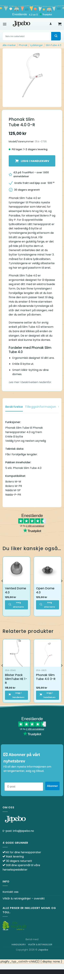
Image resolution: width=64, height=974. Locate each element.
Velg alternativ (18, 604)
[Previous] (2, 587)
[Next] (61, 587)
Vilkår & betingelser (40, 944)
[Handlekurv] (59, 24)
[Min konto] (50, 24)
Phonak (23, 45)
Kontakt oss (10, 892)
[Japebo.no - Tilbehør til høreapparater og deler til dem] (21, 24)
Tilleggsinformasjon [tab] (40, 407)
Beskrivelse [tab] (14, 407)
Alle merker (9, 45)
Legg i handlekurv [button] (18, 695)
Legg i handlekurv (35, 161)
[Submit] (56, 36)
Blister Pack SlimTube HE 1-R (16, 679)
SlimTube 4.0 (53, 45)
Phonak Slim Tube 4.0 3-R (45, 677)
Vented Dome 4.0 (15, 590)
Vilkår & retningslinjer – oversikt (24, 898)
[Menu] (5, 24)
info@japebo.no (23, 831)
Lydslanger (36, 45)
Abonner (52, 786)
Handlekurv (19, 944)
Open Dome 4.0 (45, 590)
